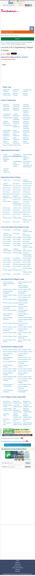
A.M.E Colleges (7, 230)
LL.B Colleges (6, 258)
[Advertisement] (8, 20)
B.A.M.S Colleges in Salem (25, 376)
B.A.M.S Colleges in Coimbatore (23, 362)
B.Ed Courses (16, 192)
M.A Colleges (16, 258)
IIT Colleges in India (6, 420)
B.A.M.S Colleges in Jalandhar (8, 379)
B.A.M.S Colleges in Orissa (9, 327)
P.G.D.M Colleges (27, 268)
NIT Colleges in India (7, 423)
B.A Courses (16, 183)
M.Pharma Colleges (17, 264)
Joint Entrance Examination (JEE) (17, 155)
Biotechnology (26, 108)
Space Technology (7, 145)
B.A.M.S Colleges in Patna (9, 371)
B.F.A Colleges (16, 243)
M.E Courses (6, 212)
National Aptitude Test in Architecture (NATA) (17, 164)
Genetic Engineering (16, 126)
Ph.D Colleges (16, 274)
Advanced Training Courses (7, 184)
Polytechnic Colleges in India (27, 405)
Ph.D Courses (16, 222)
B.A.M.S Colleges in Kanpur (25, 378)
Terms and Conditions (17, 567)
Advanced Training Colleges (7, 234)
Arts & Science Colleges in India (7, 402)
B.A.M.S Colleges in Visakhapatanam (8, 385)
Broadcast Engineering (26, 111)
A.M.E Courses (7, 180)
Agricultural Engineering (6, 105)
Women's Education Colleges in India (17, 415)
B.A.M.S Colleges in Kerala (10, 310)
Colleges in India (9, 42)
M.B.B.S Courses (17, 208)
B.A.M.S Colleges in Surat (24, 359)
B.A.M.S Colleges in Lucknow (23, 366)
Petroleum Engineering (26, 138)
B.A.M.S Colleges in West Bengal (24, 340)
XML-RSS (17, 571)
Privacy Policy (17, 566)
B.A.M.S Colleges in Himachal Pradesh (23, 300)
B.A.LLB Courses (17, 185)
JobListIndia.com (10, 5)
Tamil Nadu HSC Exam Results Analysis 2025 (13, 441)
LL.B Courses (26, 201)
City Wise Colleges (25, 94)
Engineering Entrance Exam (7, 94)
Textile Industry (17, 145)
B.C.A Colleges (27, 239)
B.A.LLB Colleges (7, 237)
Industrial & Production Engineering (26, 127)
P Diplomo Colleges (7, 269)
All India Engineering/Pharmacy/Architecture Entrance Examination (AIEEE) (7, 158)
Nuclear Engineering (6, 138)
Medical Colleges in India (7, 405)
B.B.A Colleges (7, 239)
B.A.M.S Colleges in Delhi (24, 295)
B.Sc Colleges (6, 245)
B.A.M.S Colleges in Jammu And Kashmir (10, 307)
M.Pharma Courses (17, 212)
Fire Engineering (7, 125)
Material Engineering (26, 134)
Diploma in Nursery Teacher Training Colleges (27, 254)
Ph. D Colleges (7, 274)
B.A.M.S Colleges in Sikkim (10, 332)
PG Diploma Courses (27, 219)
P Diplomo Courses (7, 217)
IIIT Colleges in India (27, 420)
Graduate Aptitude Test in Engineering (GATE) (27, 157)
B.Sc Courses (16, 194)
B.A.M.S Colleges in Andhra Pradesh (25, 282)
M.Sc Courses (6, 214)
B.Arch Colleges (27, 237)
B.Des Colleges (17, 241)
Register (20, 3)
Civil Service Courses (7, 200)
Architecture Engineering (26, 105)
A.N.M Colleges (17, 230)
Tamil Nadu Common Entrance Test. (6, 170)
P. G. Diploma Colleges (17, 269)
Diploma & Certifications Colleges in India (27, 410)
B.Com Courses (17, 190)
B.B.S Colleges (17, 239)
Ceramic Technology (16, 115)
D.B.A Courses (16, 199)
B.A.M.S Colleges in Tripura (10, 336)
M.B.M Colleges (27, 260)
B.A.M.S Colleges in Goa (24, 297)
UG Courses (26, 222)
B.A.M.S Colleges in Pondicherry (8, 329)
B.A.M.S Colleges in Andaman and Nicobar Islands (8, 283)
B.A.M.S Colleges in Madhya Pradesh (25, 320)
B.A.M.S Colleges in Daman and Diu (10, 295)
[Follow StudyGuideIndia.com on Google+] (29, 5)
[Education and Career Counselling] (17, 429)
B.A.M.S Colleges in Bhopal (25, 369)
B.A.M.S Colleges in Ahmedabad (8, 358)
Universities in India (6, 414)
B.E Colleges (26, 241)
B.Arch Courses (7, 187)
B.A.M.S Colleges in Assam (10, 289)
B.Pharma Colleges (27, 243)
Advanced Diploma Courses (27, 180)
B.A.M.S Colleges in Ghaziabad (23, 387)
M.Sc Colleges (6, 266)
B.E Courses (6, 192)
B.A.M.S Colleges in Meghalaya (23, 314)
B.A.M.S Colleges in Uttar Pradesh (9, 340)
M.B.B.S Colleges (17, 260)
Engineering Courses (16, 90)
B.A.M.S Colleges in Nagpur (10, 369)
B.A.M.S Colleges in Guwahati (8, 373)
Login (14, 3)
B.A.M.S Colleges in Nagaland (23, 324)
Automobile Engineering (6, 109)
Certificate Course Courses (27, 196)
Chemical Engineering (26, 115)
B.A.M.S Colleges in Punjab (25, 327)
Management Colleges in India (27, 402)
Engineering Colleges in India (17, 402)
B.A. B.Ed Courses (27, 183)
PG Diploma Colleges (27, 271)
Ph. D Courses (6, 222)
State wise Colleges (15, 94)
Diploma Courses (27, 199)
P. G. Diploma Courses (17, 217)
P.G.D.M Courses (27, 216)
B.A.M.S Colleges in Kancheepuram (23, 391)
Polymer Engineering (16, 142)
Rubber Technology (26, 142)
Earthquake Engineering (16, 122)
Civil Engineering (7, 117)
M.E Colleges (6, 264)
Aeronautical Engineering (16, 105)
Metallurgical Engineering (6, 134)
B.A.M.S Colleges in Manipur (25, 317)
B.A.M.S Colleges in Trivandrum (23, 373)
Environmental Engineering (26, 118)
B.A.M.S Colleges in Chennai (25, 351)
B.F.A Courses (26, 192)
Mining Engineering (16, 134)
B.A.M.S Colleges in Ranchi (25, 371)
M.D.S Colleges (27, 262)
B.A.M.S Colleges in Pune (24, 357)
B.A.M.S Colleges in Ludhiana (8, 366)
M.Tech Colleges (17, 266)
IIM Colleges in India (17, 420)
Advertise (12, 1)
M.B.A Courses (7, 208)
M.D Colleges (16, 262)
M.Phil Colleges (27, 264)
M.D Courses (16, 210)
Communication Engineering (7, 115)
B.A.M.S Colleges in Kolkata (10, 351)
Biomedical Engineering (16, 109)
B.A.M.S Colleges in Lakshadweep (23, 311)
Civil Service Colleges (27, 250)
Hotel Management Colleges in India (17, 410)
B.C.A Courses (6, 190)
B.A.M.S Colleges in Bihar (24, 289)
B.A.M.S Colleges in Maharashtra (8, 314)
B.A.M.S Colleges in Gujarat (10, 299)
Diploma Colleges (17, 252)
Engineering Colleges (20, 42)
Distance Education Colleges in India (27, 415)
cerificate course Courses (17, 196)
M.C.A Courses (7, 210)
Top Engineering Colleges (27, 90)
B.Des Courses (27, 190)
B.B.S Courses (26, 187)
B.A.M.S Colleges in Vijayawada (8, 391)
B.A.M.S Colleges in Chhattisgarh (23, 292)
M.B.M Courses (27, 208)
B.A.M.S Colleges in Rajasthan (23, 329)
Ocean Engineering (16, 138)
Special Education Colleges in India (27, 423)
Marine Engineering (16, 131)
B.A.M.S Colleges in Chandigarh (8, 292)
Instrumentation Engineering (7, 131)
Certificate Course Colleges (17, 250)
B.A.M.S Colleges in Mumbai (10, 349)
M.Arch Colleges (27, 258)
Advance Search (8, 32)
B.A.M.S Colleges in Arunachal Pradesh (23, 286)
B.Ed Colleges (6, 243)
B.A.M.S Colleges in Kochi (24, 384)
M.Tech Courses (17, 214)
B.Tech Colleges (17, 245)
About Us (17, 562)
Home (2, 42)
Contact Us (17, 564)
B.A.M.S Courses (27, 185)
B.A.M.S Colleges (17, 237)
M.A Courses (26, 203)
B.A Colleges (16, 233)
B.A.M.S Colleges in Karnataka (23, 307)
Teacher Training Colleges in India (7, 409)
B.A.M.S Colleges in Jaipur (9, 361)
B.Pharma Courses (7, 194)
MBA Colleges (26, 266)
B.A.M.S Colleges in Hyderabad (8, 354)
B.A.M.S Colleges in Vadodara (23, 381)
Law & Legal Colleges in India (17, 405)
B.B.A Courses (16, 187)
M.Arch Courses (27, 206)
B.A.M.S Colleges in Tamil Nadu (24, 333)
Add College (21, 1)
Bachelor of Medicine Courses (7, 196)
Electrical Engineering (6, 122)
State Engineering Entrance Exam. (27, 166)
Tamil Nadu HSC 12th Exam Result (10, 438)
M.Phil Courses (27, 212)
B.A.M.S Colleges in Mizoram (10, 323)
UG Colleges (26, 274)
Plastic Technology (6, 142)
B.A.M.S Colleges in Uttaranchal (23, 337)
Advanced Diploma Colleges (27, 230)
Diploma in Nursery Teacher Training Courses (17, 203)
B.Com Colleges (7, 241)
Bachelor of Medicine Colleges (27, 246)
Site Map (17, 569)
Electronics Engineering (26, 122)
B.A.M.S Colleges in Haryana (10, 303)
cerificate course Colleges (7, 250)
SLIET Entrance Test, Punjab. (27, 162)
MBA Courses (26, 214)
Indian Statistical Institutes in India (17, 423)
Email (4, 54)
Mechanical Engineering (26, 131)
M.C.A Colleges (7, 262)
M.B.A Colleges (7, 260)
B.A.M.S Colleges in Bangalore (23, 354)
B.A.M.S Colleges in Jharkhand (23, 303)
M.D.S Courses (27, 210)
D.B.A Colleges (7, 252)
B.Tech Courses (27, 194)
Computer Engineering (16, 118)
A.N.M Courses (17, 180)
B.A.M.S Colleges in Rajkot (9, 376)
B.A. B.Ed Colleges (26, 234)
